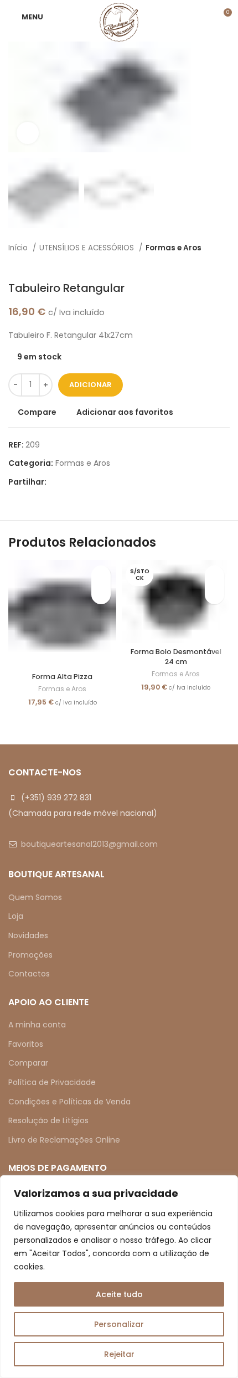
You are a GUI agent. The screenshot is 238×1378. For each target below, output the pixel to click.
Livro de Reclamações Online (64, 1139)
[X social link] (68, 482)
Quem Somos (35, 897)
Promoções (30, 954)
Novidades (28, 935)
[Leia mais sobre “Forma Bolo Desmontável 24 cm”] (214, 594)
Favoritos (25, 1044)
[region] (119, 1276)
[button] (101, 594)
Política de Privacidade (52, 1082)
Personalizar (119, 1324)
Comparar (28, 1062)
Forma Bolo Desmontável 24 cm (176, 656)
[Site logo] (119, 21)
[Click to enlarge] (28, 133)
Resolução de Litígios (48, 1120)
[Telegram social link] (106, 482)
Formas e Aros (173, 248)
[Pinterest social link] (81, 482)
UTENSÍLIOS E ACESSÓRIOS (87, 248)
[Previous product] (202, 264)
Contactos (29, 973)
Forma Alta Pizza (62, 676)
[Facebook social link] (55, 482)
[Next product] (224, 264)
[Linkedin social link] (93, 482)
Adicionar (90, 384)
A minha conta (37, 1024)
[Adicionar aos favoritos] (101, 575)
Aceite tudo (119, 1294)
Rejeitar (119, 1354)
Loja (15, 916)
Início (19, 248)
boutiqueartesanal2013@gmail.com (89, 844)
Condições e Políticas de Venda (69, 1101)
